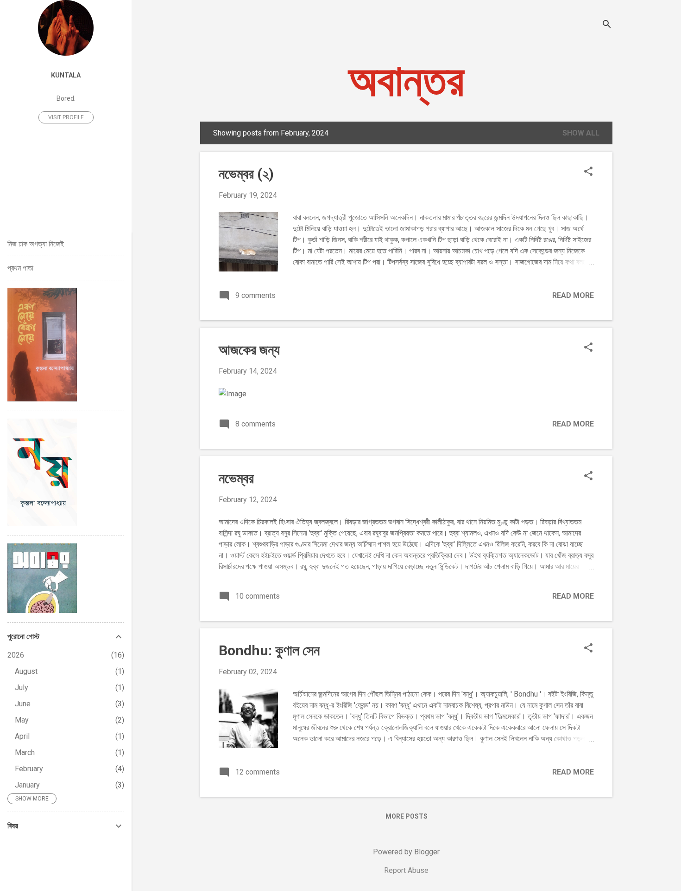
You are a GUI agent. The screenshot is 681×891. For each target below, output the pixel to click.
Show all (580, 133)
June (23, 703)
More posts (406, 816)
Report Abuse (406, 870)
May (22, 720)
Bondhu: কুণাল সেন (269, 650)
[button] (588, 172)
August (26, 671)
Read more (573, 295)
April (22, 736)
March (25, 752)
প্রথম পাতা (20, 268)
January (27, 785)
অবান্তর (406, 80)
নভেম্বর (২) (246, 174)
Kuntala (66, 75)
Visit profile (66, 117)
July (21, 687)
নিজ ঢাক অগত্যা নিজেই (35, 243)
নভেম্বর (236, 478)
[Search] (606, 25)
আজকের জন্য (249, 350)
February (29, 768)
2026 (15, 655)
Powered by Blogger (406, 851)
